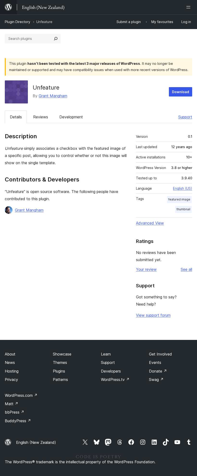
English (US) (182, 188)
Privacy (11, 379)
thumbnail (183, 209)
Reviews (40, 116)
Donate (158, 371)
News (10, 362)
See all (186, 269)
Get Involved (160, 354)
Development (71, 116)
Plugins (59, 371)
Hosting (11, 371)
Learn (106, 354)
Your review (146, 269)
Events (155, 362)
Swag (156, 379)
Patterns (60, 379)
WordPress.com (21, 395)
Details (16, 116)
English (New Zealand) (36, 442)
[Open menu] (189, 7)
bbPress (14, 412)
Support (185, 116)
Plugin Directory (17, 22)
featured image (179, 199)
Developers (111, 371)
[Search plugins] (56, 38)
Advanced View (150, 223)
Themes (60, 362)
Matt (11, 403)
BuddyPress (18, 420)
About (10, 354)
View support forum (153, 315)
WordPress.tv (115, 379)
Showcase (62, 354)
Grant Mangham (53, 95)
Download (180, 92)
